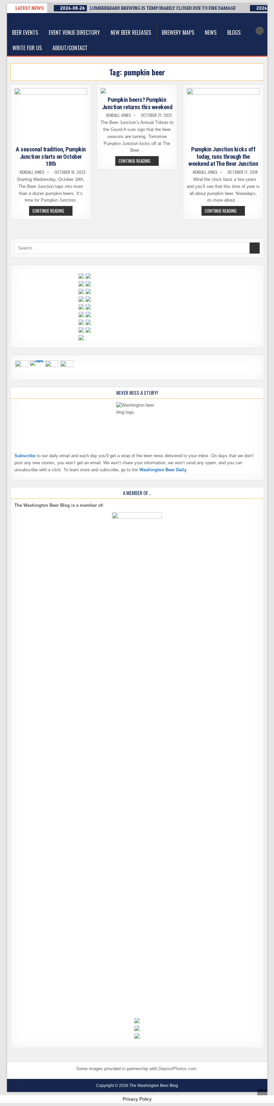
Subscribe (24, 455)
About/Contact (70, 48)
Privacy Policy (137, 1099)
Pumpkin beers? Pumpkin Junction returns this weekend (137, 103)
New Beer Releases (131, 32)
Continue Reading (52, 211)
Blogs (234, 32)
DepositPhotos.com (177, 1068)
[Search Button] (260, 31)
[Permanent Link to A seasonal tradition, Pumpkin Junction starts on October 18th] (51, 115)
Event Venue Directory (74, 32)
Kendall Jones (32, 172)
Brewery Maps (178, 32)
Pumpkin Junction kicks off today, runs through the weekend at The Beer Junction (223, 156)
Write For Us (27, 48)
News (211, 32)
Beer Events (25, 32)
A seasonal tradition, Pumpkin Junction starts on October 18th (51, 156)
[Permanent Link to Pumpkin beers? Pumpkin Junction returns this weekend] (137, 90)
